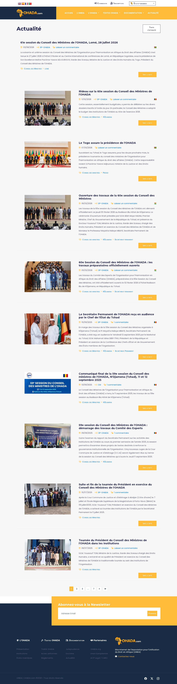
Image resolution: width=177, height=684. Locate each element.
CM (99, 384)
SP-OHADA (45, 47)
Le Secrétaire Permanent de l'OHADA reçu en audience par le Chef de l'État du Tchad (116, 316)
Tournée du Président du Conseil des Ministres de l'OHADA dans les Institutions (113, 542)
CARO (105, 658)
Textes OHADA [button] (111, 13)
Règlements (47, 658)
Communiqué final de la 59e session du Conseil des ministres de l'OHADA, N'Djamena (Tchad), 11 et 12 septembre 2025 (114, 377)
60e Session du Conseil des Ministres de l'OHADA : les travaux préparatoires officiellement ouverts (116, 264)
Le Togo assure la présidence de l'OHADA (107, 142)
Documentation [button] (133, 13)
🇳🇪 (155, 203)
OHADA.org (95, 649)
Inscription (118, 3)
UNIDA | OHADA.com (26, 678)
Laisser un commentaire (67, 47)
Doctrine (70, 653)
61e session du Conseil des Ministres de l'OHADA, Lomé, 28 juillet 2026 (69, 42)
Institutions (22, 653)
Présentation (23, 649)
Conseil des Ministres (33, 68)
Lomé (47, 68)
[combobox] (142, 3)
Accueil (69, 13)
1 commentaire (121, 322)
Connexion (102, 3)
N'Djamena (107, 117)
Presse (105, 172)
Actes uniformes (49, 653)
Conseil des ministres (91, 172)
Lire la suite (147, 74)
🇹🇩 (155, 99)
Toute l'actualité (151, 28)
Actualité (153, 13)
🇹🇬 (155, 47)
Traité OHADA (47, 649)
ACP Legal (95, 658)
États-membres (24, 658)
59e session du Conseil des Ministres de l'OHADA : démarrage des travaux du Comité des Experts (113, 427)
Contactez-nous (126, 656)
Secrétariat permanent (124, 239)
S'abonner (152, 613)
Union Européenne (99, 653)
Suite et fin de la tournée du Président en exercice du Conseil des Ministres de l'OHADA (115, 486)
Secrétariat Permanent (124, 351)
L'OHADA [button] (93, 13)
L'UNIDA (80, 13)
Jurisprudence (72, 649)
